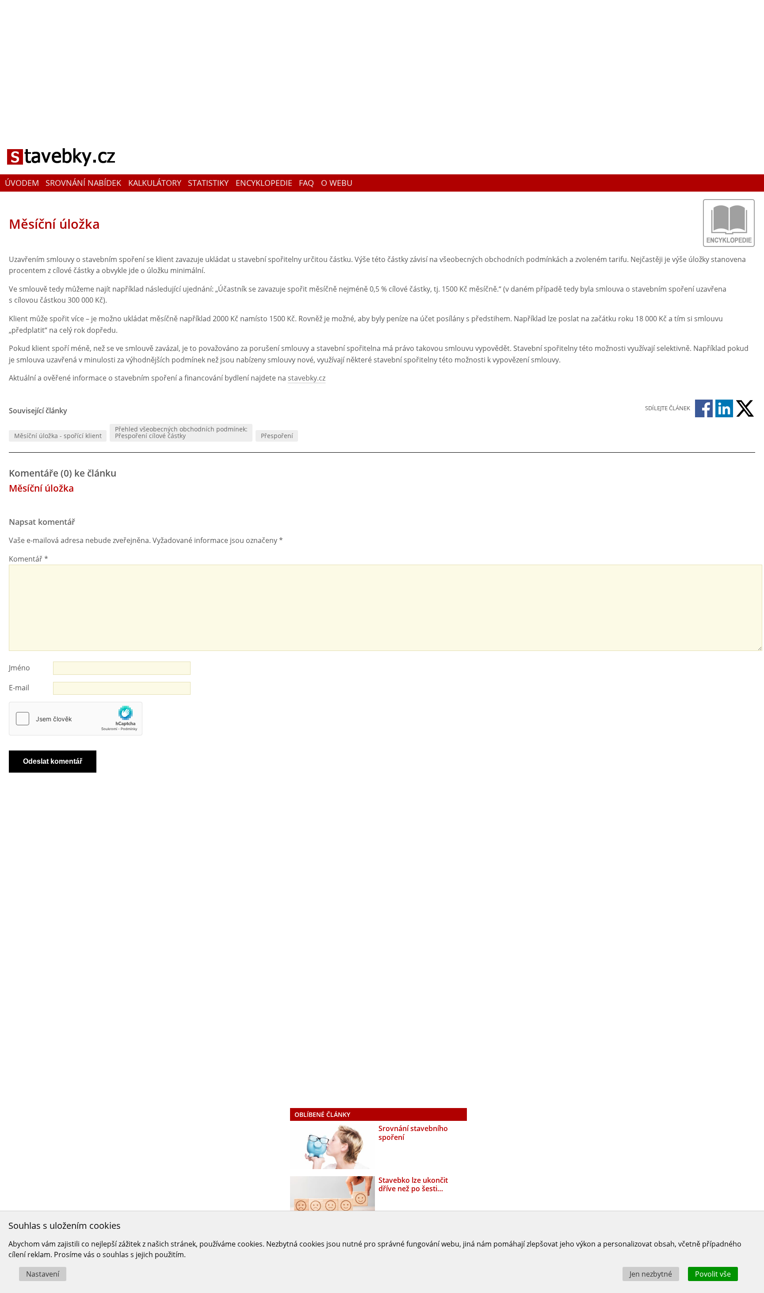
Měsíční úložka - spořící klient (58, 435)
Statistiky (208, 182)
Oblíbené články (322, 1114)
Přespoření (277, 435)
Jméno (19, 668)
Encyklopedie (264, 182)
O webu (336, 182)
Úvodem (22, 182)
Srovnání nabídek (83, 182)
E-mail (19, 688)
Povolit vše (713, 1274)
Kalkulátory (154, 182)
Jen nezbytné (651, 1274)
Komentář (28, 559)
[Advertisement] (382, 64)
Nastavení (42, 1274)
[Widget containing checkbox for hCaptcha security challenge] (75, 718)
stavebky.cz (306, 378)
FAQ (306, 182)
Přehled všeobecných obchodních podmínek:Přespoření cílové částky (181, 432)
